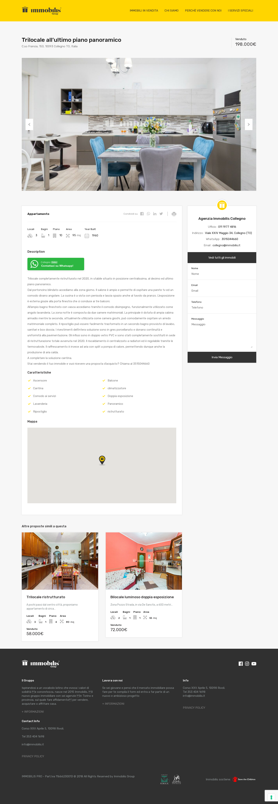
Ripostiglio (40, 411)
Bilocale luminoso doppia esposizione (142, 597)
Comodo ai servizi (44, 396)
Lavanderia (40, 403)
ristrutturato (116, 411)
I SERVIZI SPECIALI (240, 10)
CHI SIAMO (172, 10)
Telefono (196, 302)
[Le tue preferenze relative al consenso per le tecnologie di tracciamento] (271, 797)
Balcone (113, 380)
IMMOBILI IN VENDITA (144, 10)
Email (194, 285)
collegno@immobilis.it (226, 245)
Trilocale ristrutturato (45, 597)
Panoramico (115, 403)
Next (248, 124)
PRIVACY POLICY (33, 756)
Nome (194, 268)
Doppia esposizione (120, 396)
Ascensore (40, 380)
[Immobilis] (41, 14)
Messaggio (197, 318)
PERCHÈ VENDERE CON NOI (203, 10)
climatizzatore (117, 388)
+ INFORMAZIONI (33, 711)
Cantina (38, 388)
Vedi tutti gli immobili (222, 257)
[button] (106, 465)
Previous (29, 124)
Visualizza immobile (60, 578)
